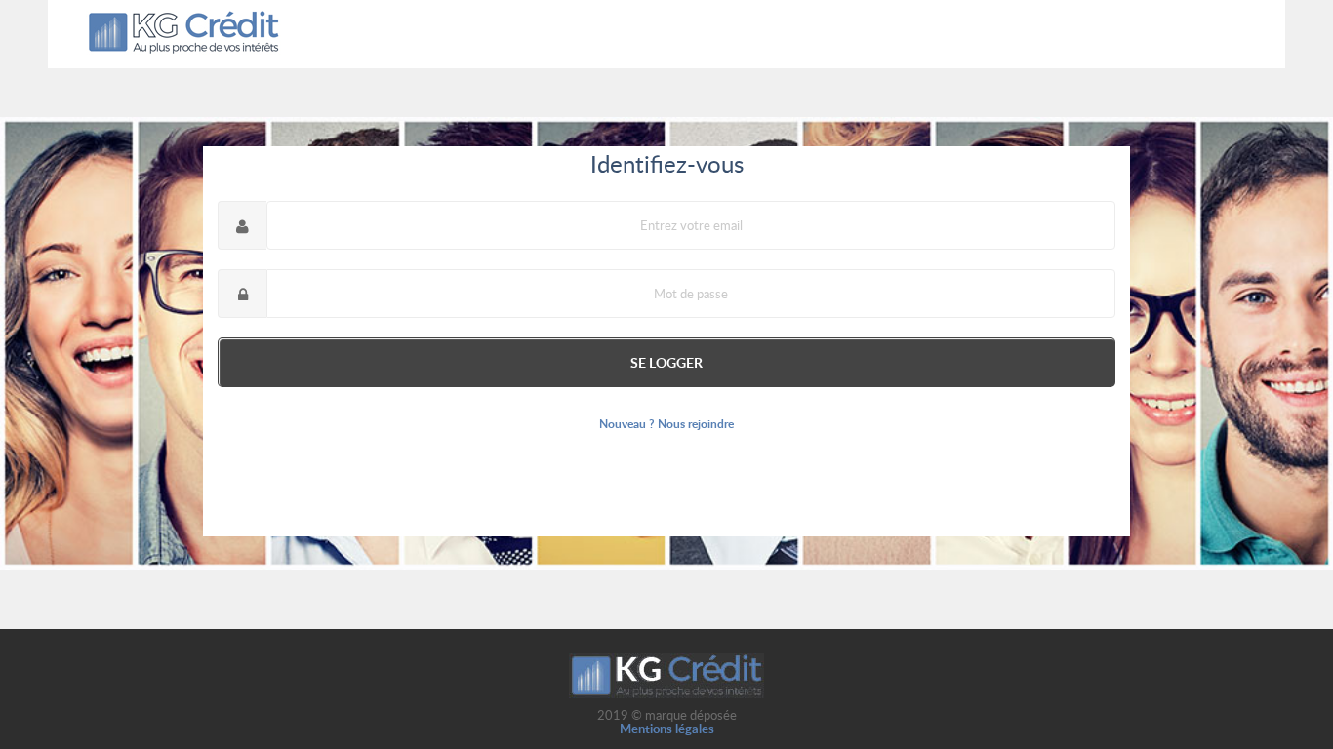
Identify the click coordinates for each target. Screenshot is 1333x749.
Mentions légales (667, 728)
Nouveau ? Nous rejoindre (666, 423)
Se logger (666, 362)
